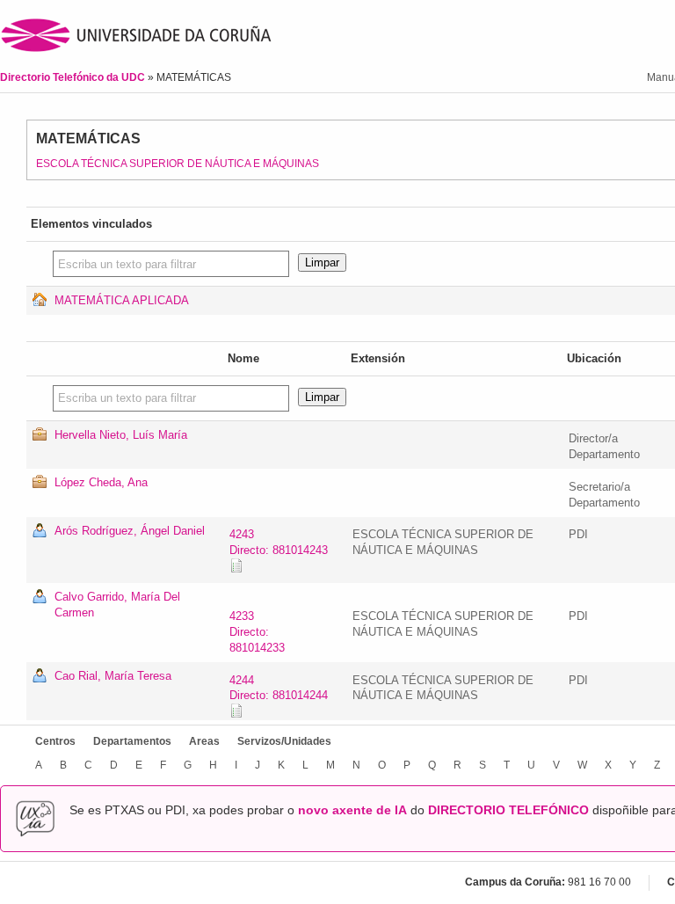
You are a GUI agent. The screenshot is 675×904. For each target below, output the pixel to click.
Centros (55, 741)
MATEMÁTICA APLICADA (121, 300)
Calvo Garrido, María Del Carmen (117, 604)
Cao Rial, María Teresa (112, 675)
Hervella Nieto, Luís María (120, 434)
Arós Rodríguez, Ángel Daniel (129, 530)
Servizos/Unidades (284, 741)
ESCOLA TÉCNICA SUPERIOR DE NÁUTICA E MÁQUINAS (177, 163)
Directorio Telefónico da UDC (74, 77)
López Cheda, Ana (101, 482)
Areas (204, 741)
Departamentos (132, 741)
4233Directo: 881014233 (257, 631)
